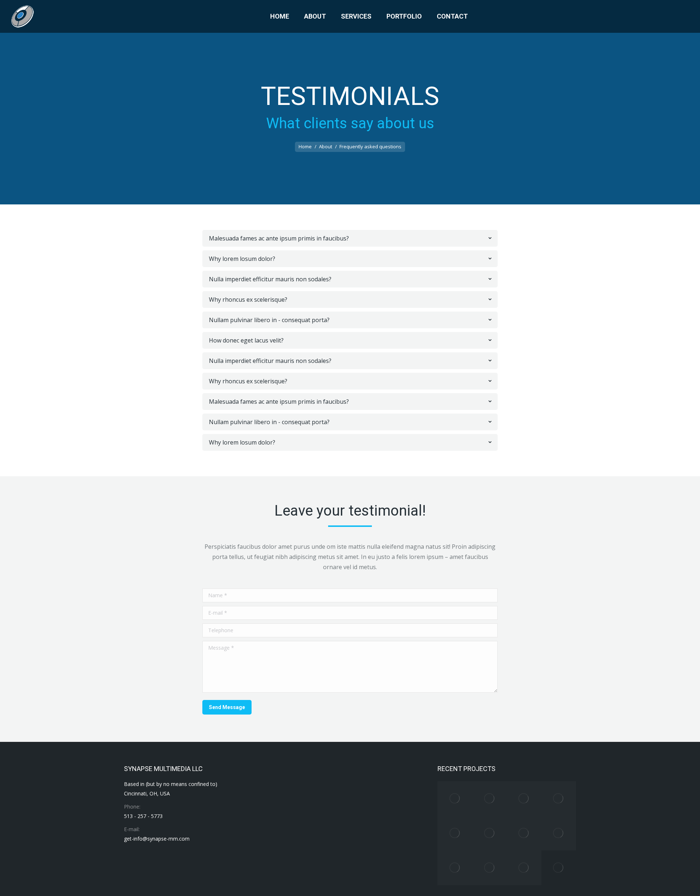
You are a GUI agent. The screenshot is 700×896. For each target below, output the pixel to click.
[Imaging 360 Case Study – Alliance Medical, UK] (489, 798)
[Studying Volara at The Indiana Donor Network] (558, 798)
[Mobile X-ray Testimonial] (524, 867)
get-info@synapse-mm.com (157, 838)
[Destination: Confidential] (489, 867)
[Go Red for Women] (524, 798)
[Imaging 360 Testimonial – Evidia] (558, 833)
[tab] (350, 238)
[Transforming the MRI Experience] (524, 833)
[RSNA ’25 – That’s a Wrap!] (455, 798)
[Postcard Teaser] (558, 867)
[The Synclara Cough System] (489, 833)
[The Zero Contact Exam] (455, 833)
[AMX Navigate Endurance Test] (455, 867)
